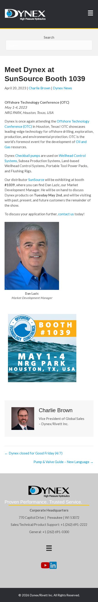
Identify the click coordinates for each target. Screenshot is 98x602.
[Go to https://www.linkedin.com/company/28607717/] (53, 565)
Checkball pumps (27, 155)
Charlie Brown (39, 88)
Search (49, 37)
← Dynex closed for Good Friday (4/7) (33, 453)
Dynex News (62, 88)
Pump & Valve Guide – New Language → (63, 462)
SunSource (36, 180)
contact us (66, 214)
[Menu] (90, 12)
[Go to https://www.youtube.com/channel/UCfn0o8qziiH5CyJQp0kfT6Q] (45, 565)
